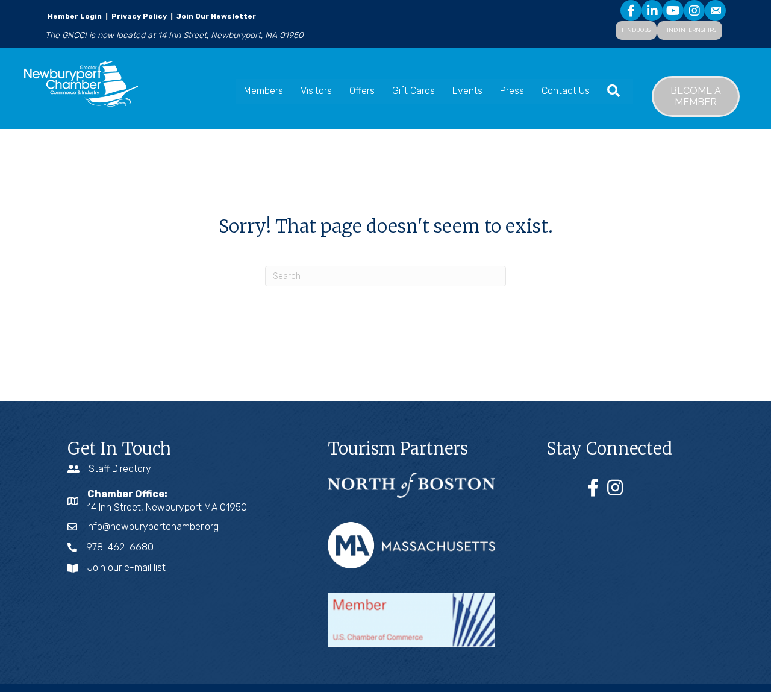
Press (512, 90)
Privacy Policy (139, 16)
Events (467, 90)
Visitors (316, 90)
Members (263, 90)
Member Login (74, 16)
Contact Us (566, 90)
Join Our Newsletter (215, 16)
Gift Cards (413, 90)
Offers (362, 90)
